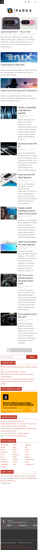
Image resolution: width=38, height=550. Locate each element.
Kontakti (23, 546)
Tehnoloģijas (4, 464)
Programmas (4, 462)
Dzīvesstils (4, 452)
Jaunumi (20, 117)
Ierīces (22, 34)
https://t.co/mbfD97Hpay (8, 481)
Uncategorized (29, 464)
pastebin (3, 421)
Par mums (16, 546)
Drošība (27, 450)
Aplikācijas (28, 445)
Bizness (3, 450)
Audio (14, 447)
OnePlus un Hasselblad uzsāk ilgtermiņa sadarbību (27, 110)
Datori (14, 450)
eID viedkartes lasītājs (28, 547)
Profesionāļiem (29, 459)
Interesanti (16, 455)
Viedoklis (3, 467)
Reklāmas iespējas (6, 546)
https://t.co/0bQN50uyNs (29, 478)
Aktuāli (15, 445)
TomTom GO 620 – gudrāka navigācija (17, 433)
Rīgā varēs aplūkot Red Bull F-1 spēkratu (13, 372)
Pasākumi (18, 67)
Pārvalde (3, 459)
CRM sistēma (16, 547)
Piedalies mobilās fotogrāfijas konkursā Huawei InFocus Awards (27, 211)
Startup (15, 462)
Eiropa (15, 452)
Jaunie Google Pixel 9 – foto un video (16, 32)
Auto (26, 447)
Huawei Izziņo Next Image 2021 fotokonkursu (19, 90)
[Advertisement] (18, 500)
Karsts (26, 34)
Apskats (15, 34)
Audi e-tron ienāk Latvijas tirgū (16, 436)
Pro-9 (33, 542)
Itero (17, 542)
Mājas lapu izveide (6, 547)
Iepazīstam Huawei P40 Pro (16, 421)
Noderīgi (27, 457)
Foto (19, 34)
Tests (34, 34)
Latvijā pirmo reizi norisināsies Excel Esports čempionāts (18, 379)
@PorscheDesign (15, 476)
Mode (14, 457)
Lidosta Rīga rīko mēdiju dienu (13, 65)
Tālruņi (31, 34)
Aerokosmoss (5, 445)
